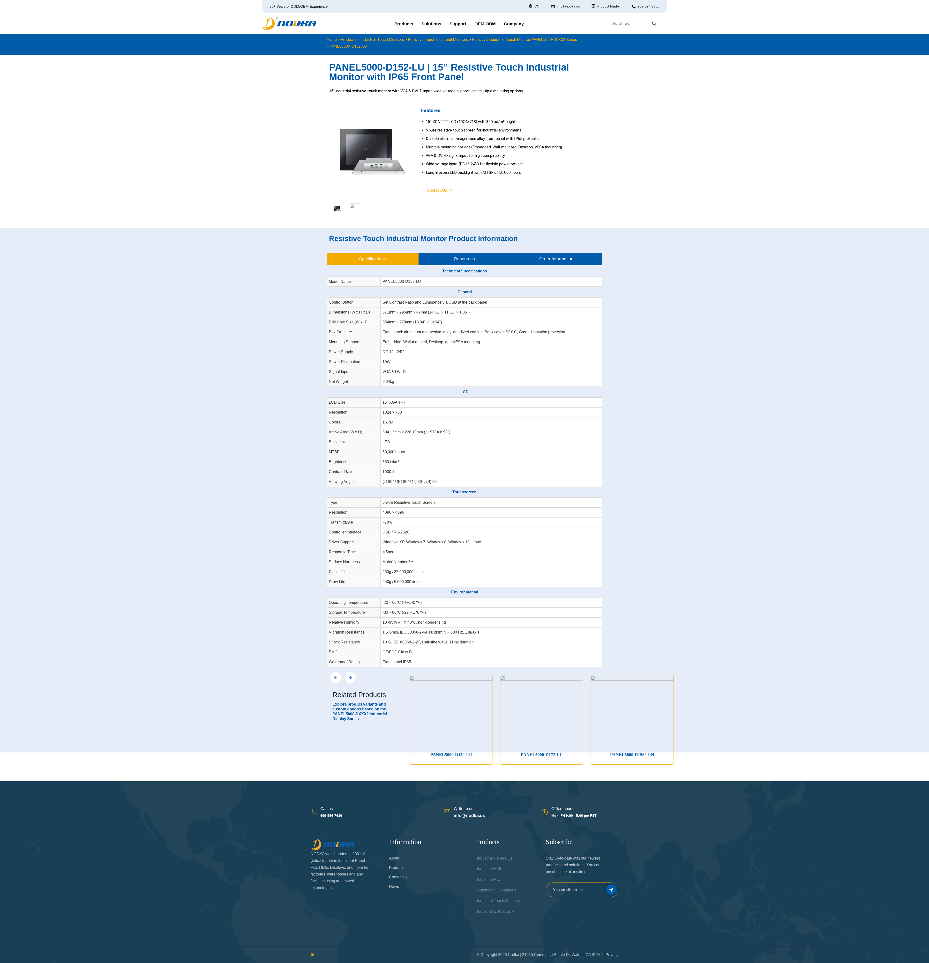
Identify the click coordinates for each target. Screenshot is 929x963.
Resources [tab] (464, 258)
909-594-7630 (648, 6)
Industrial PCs (489, 879)
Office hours (562, 808)
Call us (326, 808)
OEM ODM (485, 24)
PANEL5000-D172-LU (469, 754)
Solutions (431, 24)
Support (458, 24)
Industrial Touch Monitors (382, 39)
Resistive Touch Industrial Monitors (438, 39)
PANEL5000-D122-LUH (650, 754)
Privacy (612, 955)
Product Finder (608, 6)
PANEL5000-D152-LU (348, 46)
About (394, 858)
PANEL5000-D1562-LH (560, 754)
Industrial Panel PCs (494, 858)
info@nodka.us (469, 815)
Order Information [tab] (556, 258)
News (394, 886)
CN (536, 6)
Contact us (398, 877)
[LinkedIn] (312, 955)
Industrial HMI (489, 869)
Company (514, 24)
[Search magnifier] (654, 23)
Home (332, 39)
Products (403, 24)
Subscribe (611, 889)
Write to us (463, 808)
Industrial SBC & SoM (496, 911)
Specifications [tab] (372, 258)
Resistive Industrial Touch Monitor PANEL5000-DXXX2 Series (524, 39)
